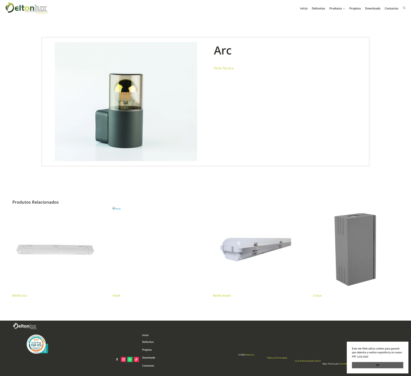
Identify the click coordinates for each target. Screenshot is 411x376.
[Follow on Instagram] (123, 359)
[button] (404, 11)
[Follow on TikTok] (136, 359)
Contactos (391, 8)
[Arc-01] (126, 160)
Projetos (355, 8)
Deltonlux (318, 8)
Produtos (335, 8)
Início (304, 8)
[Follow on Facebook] (117, 359)
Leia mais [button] (362, 356)
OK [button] (377, 365)
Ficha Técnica (224, 68)
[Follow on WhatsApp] (129, 359)
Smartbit (343, 363)
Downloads (372, 8)
